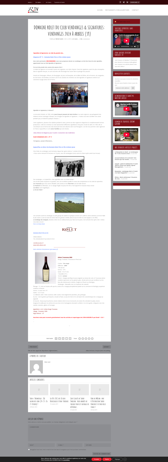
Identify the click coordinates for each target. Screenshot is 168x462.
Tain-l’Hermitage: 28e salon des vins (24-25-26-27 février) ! (39, 401)
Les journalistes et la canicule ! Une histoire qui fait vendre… (125, 158)
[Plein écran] (138, 46)
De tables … (38, 2)
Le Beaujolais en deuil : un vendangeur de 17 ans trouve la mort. (126, 152)
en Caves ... (75, 39)
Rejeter (107, 459)
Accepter (96, 459)
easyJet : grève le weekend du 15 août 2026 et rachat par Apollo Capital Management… (126, 165)
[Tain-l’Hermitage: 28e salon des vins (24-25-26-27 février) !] (39, 389)
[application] (126, 40)
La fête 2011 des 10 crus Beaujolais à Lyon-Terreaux (59, 400)
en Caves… (49, 2)
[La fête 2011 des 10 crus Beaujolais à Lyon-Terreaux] (59, 389)
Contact (135, 10)
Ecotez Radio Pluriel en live (123, 22)
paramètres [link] (66, 460)
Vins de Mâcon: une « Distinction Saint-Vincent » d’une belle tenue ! (98, 402)
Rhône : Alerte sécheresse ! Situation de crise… (126, 178)
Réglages (117, 459)
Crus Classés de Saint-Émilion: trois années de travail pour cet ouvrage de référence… (79, 402)
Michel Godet (59, 39)
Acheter (65, 276)
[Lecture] (115, 46)
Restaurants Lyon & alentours (117, 10)
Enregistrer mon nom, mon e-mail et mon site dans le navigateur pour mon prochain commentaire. (58, 449)
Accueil (100, 10)
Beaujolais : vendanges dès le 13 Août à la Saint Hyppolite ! (126, 172)
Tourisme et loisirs (59, 2)
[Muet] (135, 46)
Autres (30, 2)
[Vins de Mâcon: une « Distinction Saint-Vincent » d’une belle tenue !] (100, 389)
